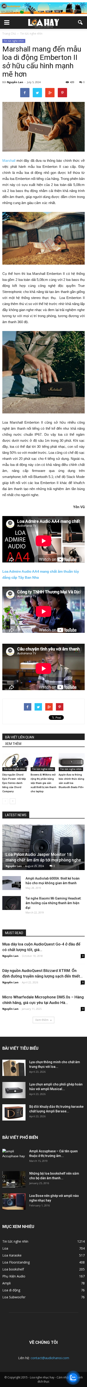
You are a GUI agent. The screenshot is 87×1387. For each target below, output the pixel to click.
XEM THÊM (13, 744)
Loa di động (11, 1290)
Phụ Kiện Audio (13, 1276)
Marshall (8, 160)
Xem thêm (41, 1020)
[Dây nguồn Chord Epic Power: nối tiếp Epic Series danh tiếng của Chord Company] (15, 762)
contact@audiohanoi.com (50, 1358)
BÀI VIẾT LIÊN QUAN (19, 737)
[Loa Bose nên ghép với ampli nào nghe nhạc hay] (14, 1201)
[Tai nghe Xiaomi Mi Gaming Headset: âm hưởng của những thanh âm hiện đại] (11, 903)
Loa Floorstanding (16, 1262)
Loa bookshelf (13, 1269)
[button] (80, 22)
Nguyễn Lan (15, 82)
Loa (5, 1248)
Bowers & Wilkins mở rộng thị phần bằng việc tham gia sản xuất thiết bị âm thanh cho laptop (43, 783)
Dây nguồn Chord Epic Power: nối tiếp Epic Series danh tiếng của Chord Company (14, 783)
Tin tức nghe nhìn (14, 40)
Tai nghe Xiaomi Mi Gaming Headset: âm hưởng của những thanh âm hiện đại (53, 903)
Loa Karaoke (12, 1255)
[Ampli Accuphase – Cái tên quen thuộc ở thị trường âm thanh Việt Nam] (14, 1157)
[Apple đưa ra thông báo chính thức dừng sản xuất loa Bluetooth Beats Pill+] (72, 762)
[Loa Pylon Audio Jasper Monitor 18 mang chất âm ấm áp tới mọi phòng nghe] (43, 847)
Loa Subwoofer (14, 1297)
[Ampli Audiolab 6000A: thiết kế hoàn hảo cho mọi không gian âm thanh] (11, 883)
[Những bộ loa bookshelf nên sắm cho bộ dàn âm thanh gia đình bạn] (14, 1179)
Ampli (6, 1283)
